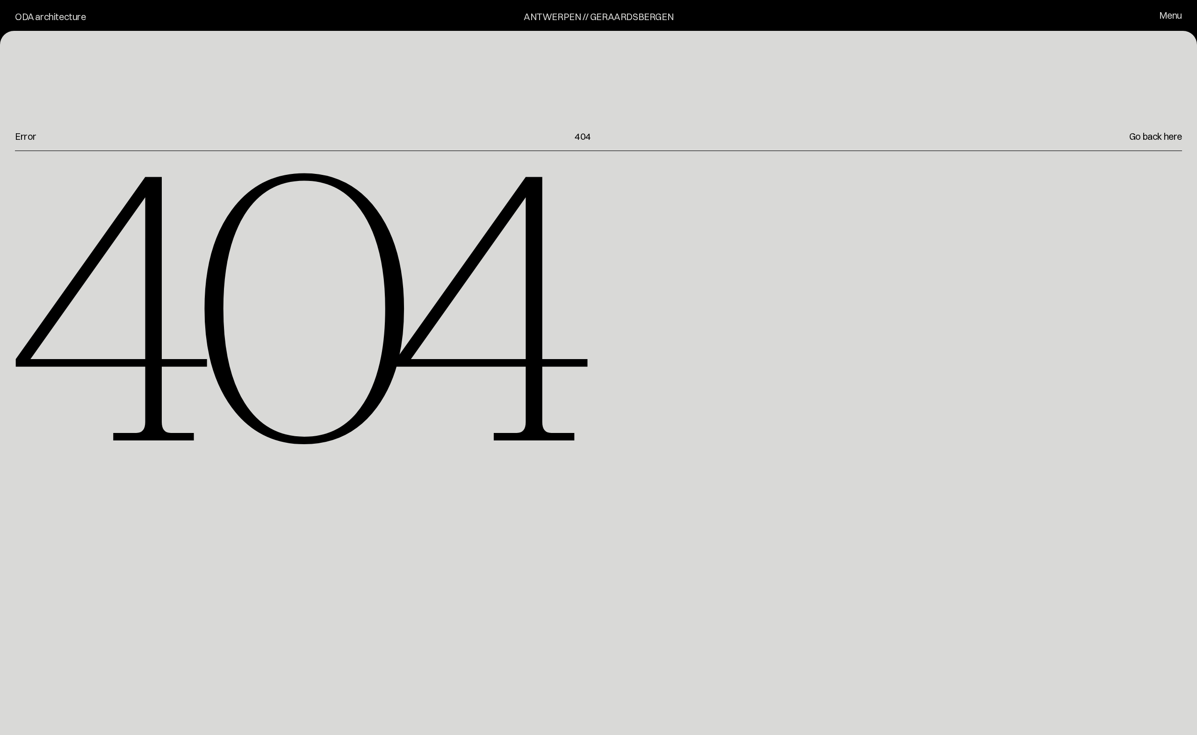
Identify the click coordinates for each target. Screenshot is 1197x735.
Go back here (1155, 136)
